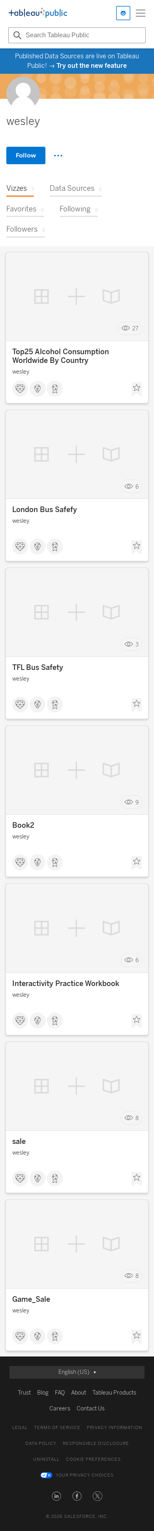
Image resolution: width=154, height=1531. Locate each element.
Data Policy (40, 1443)
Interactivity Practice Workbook (65, 983)
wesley (20, 371)
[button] (56, 1496)
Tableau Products (114, 1392)
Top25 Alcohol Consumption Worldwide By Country (60, 356)
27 (135, 328)
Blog (43, 1392)
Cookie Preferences (93, 1459)
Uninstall (46, 1459)
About (78, 1392)
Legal (20, 1427)
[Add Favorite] (136, 389)
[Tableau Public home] (38, 13)
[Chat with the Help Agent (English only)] (123, 13)
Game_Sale (31, 1299)
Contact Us (91, 1408)
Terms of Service (57, 1427)
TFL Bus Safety (37, 667)
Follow (26, 155)
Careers (59, 1408)
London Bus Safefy (44, 509)
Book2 (23, 825)
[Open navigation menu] (140, 13)
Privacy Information (114, 1427)
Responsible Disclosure (96, 1443)
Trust (24, 1392)
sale (19, 1141)
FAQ (60, 1392)
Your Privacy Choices (85, 1475)
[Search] (16, 35)
